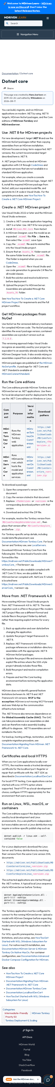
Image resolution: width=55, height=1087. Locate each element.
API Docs (27, 1037)
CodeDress (37, 164)
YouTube (26, 1059)
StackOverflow (27, 1065)
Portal (27, 1049)
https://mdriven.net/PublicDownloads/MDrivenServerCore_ (44, 464)
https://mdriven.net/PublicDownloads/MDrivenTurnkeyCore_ (44, 434)
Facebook (26, 1070)
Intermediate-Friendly (16, 1013)
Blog (26, 1054)
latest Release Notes (27, 10)
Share (10, 88)
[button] (22, 1079)
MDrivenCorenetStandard (15, 373)
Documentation (10, 73)
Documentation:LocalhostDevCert (33, 776)
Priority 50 (11, 1016)
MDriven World (27, 1044)
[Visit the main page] (15, 17)
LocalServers (39, 545)
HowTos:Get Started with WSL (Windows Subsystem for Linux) (25, 941)
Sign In (29, 1030)
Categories (9, 1009)
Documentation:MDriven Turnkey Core (22, 541)
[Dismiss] (38, 1079)
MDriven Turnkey (41, 1013)
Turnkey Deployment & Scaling (21, 1020)
